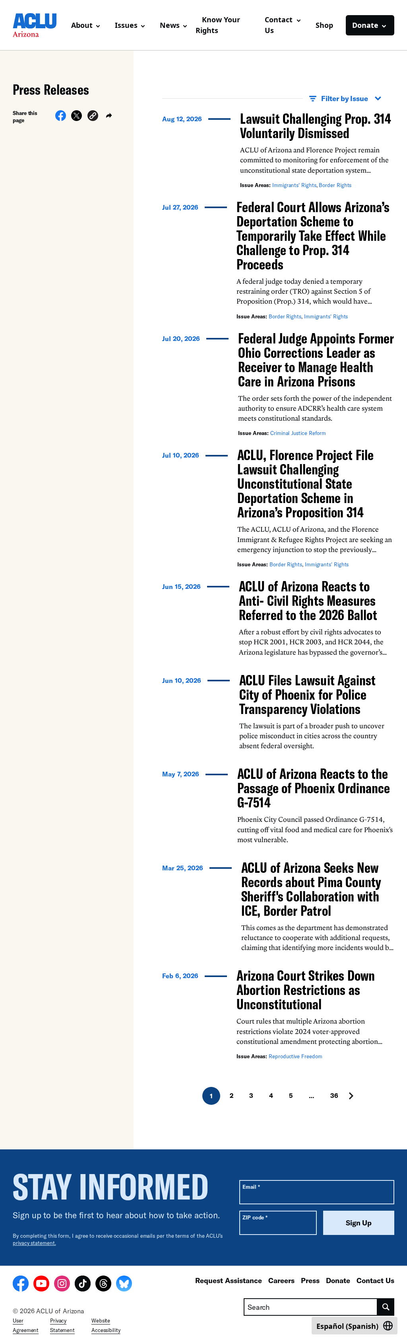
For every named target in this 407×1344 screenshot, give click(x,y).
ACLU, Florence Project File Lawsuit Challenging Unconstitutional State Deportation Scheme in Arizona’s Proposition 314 (305, 483)
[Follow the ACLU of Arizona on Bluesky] (124, 1285)
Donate (338, 1280)
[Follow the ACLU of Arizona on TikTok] (83, 1285)
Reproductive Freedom (295, 1056)
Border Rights (335, 185)
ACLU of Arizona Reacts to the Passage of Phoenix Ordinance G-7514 (313, 788)
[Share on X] (76, 118)
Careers (281, 1280)
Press (310, 1280)
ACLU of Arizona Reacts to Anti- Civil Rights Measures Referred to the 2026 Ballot (308, 600)
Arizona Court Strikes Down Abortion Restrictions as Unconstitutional (305, 989)
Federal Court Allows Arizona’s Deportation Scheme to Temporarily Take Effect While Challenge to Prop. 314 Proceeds (313, 235)
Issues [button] (126, 25)
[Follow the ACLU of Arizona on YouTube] (41, 1285)
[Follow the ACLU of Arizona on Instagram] (62, 1285)
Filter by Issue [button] (344, 98)
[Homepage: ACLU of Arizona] (39, 25)
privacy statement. (34, 1243)
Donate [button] (365, 25)
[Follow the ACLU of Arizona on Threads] (103, 1285)
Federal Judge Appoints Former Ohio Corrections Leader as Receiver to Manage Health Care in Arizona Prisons (316, 359)
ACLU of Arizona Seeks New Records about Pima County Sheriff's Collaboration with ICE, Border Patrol (311, 888)
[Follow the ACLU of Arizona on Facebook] (21, 1285)
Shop (324, 25)
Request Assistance (228, 1280)
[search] (386, 1307)
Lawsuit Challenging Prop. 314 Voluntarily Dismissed (315, 125)
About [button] (82, 25)
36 (334, 1095)
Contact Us (375, 1280)
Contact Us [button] (279, 25)
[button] (92, 116)
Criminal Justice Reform (298, 433)
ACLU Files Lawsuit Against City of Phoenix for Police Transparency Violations (307, 694)
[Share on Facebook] (60, 118)
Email (251, 1186)
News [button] (170, 25)
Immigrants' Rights (294, 185)
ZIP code (254, 1217)
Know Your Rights (218, 25)
